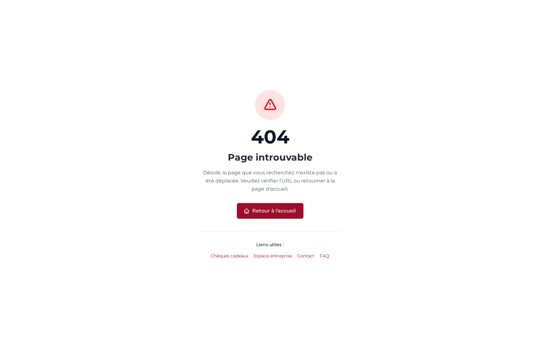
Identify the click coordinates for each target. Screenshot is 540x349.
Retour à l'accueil (274, 211)
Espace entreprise (272, 256)
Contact (306, 256)
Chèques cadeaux (229, 256)
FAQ (324, 256)
